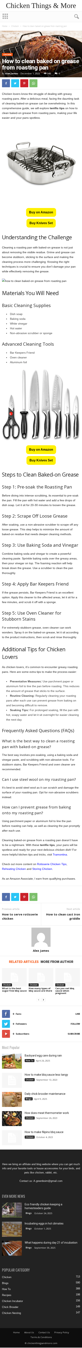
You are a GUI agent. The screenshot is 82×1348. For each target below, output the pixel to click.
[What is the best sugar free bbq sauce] (14, 977)
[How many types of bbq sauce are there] (41, 977)
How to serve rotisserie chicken (20, 916)
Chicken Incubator (12, 1301)
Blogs (29, 1098)
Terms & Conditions (41, 1337)
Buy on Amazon (41, 212)
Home (4, 26)
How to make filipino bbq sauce (44, 1132)
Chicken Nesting (11, 1313)
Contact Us (44, 1332)
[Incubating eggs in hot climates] (12, 1229)
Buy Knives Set (41, 223)
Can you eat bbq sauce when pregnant (64, 991)
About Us (29, 1332)
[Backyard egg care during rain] (12, 1061)
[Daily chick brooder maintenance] (12, 1099)
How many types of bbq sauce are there (40, 989)
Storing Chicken (42, 868)
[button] (75, 16)
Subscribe (74, 1033)
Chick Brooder (10, 1307)
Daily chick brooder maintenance (45, 1093)
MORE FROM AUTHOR (57, 962)
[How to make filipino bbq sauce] (12, 1137)
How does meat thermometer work (47, 1113)
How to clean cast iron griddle (63, 916)
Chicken (15, 26)
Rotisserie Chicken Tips (51, 864)
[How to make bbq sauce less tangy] (12, 1080)
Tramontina (60, 854)
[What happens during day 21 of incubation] (12, 1248)
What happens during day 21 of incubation (51, 1242)
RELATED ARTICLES (24, 962)
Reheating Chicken (14, 868)
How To (29, 1060)
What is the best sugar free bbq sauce (14, 989)
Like (77, 1013)
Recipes (6, 1295)
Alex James (11, 73)
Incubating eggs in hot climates (44, 1223)
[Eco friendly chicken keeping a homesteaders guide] (12, 1210)
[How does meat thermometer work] (12, 1118)
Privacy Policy (61, 1332)
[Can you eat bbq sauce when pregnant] (67, 977)
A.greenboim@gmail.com (47, 1180)
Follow (75, 1023)
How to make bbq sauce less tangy (46, 1074)
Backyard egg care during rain (43, 1055)
